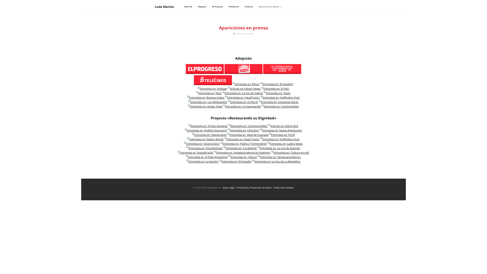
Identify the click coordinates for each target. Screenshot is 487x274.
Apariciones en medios (269, 6)
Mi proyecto (217, 6)
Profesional (234, 6)
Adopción (202, 6)
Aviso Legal (229, 187)
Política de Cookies (284, 187)
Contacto (249, 6)
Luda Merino (164, 7)
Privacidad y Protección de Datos (254, 187)
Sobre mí (188, 6)
